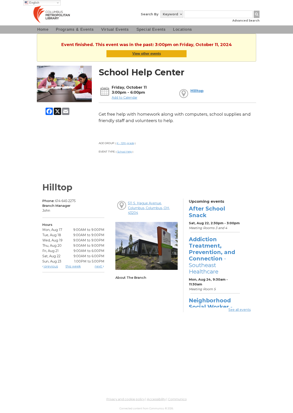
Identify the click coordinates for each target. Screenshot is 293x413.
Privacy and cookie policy (125, 399)
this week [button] (73, 266)
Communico (177, 399)
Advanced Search (246, 20)
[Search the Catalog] (257, 14)
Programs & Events (75, 29)
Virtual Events (115, 29)
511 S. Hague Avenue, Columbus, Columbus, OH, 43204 (149, 208)
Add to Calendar (124, 98)
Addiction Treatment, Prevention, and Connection (212, 255)
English (33, 2)
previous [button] (50, 266)
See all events (239, 310)
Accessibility (156, 399)
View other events (146, 53)
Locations (182, 29)
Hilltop (196, 90)
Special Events (151, 29)
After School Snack (207, 211)
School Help (124, 151)
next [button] (99, 266)
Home (43, 29)
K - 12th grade (125, 143)
